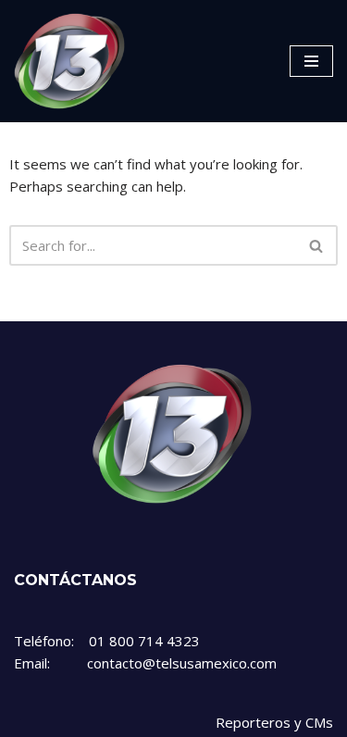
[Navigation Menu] (311, 61)
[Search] (317, 245)
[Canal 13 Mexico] (69, 61)
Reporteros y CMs (274, 722)
